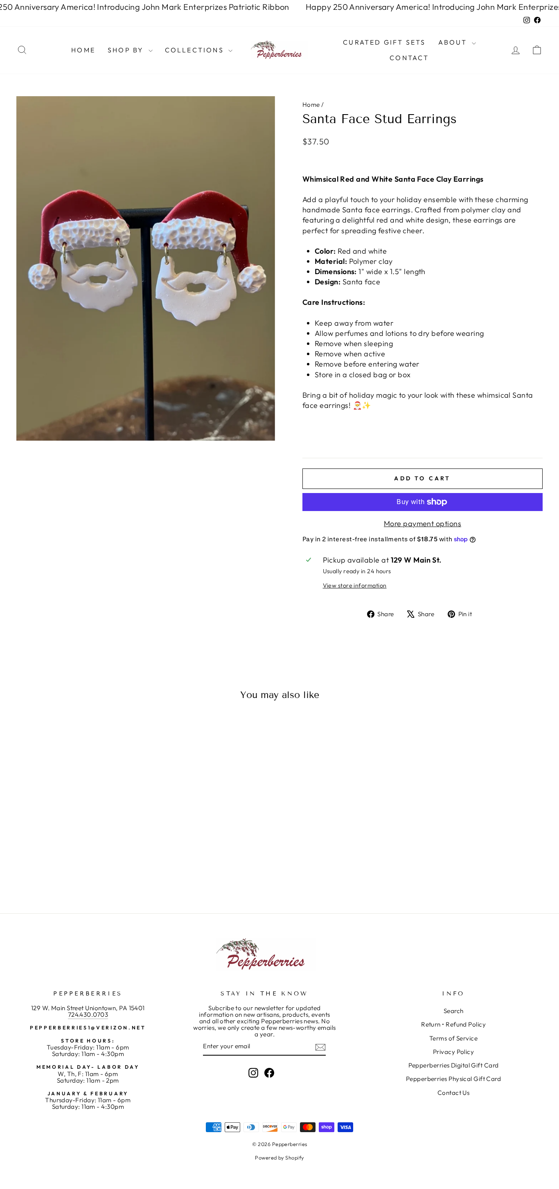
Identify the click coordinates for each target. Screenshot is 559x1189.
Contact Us (453, 1093)
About (454, 42)
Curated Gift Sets (384, 42)
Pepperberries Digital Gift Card (453, 1065)
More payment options (422, 523)
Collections (195, 50)
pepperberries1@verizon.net (88, 1028)
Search (454, 1011)
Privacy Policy (453, 1052)
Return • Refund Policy (453, 1024)
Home (83, 50)
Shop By (127, 50)
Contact (409, 58)
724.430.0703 (88, 1014)
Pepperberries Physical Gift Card (453, 1079)
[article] (422, 163)
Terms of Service (453, 1038)
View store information (355, 585)
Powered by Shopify (279, 1157)
